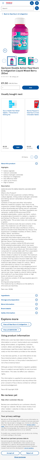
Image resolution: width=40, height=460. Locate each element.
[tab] (12, 61)
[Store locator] (37, 3)
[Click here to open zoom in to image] (5, 50)
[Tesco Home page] (9, 3)
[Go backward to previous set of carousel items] (31, 157)
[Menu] (3, 3)
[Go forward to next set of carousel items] (36, 157)
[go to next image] (36, 61)
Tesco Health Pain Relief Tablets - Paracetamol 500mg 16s (11, 113)
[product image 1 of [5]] (20, 35)
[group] (12, 125)
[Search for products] (37, 8)
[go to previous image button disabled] (4, 61)
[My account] (32, 3)
